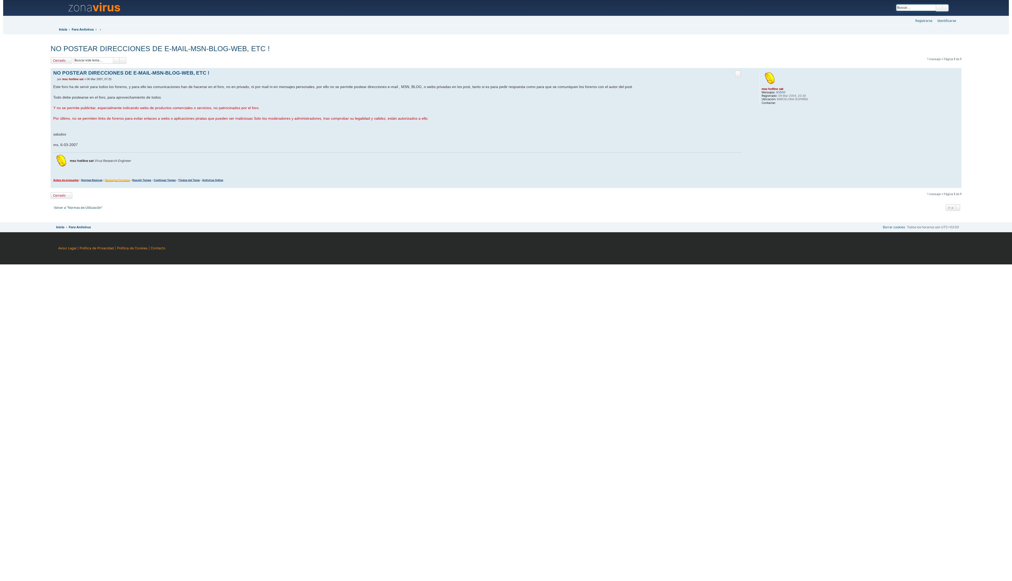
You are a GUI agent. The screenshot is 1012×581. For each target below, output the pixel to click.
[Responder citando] (738, 74)
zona (94, 7)
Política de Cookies (132, 248)
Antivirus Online (212, 180)
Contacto (158, 248)
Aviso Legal (67, 248)
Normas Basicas (92, 180)
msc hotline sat (772, 89)
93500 (780, 92)
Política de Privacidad (97, 248)
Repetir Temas (141, 180)
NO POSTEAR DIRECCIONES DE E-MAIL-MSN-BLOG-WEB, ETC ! (160, 49)
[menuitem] (945, 21)
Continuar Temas (165, 180)
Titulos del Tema (189, 180)
